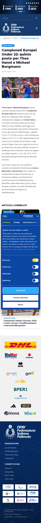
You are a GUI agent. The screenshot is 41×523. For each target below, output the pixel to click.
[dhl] (20, 345)
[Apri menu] (36, 28)
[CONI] (8, 493)
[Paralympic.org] (20, 487)
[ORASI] (29, 373)
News (15, 38)
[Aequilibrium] (20, 397)
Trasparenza (9, 458)
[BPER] (20, 389)
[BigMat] (11, 355)
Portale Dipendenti (11, 451)
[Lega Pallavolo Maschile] (32, 500)
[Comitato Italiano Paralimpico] (20, 493)
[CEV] (8, 500)
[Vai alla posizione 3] (20, 11)
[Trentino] (30, 413)
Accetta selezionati (20, 298)
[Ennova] (11, 413)
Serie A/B (8, 468)
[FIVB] (32, 493)
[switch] (35, 267)
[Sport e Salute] (32, 487)
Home (8, 38)
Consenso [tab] (6, 222)
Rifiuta (20, 305)
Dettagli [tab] (17, 222)
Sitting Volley (9, 472)
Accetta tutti (20, 290)
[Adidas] (13, 406)
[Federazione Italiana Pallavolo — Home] (13, 28)
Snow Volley (9, 479)
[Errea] (20, 364)
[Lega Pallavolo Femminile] (20, 500)
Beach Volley (9, 475)
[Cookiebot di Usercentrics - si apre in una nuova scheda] (24, 216)
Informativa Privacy (11, 455)
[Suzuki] (28, 355)
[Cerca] (36, 18)
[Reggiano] (26, 406)
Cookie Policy (8, 517)
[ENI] (20, 381)
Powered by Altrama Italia (12, 514)
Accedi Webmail (10, 448)
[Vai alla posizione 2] (18, 11)
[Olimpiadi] (8, 487)
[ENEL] (12, 373)
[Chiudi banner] (37, 216)
